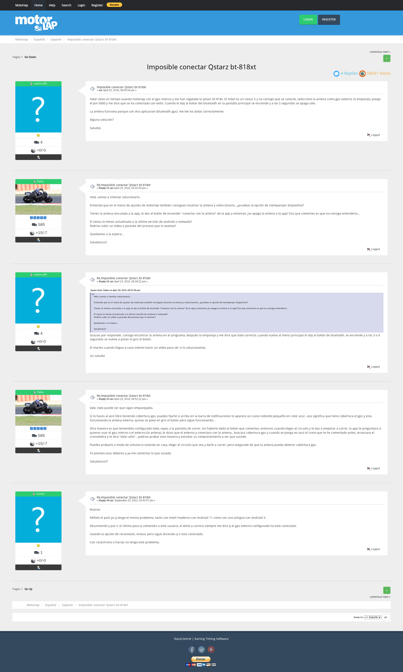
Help (52, 5)
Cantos (40, 493)
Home (38, 5)
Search (66, 5)
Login (81, 5)
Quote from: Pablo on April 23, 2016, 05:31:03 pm (115, 290)
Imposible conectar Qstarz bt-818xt (121, 87)
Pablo (40, 181)
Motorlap (21, 5)
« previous (375, 52)
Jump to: (358, 617)
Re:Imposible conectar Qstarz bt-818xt (123, 185)
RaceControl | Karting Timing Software (201, 639)
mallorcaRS (40, 83)
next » (386, 52)
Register (97, 5)
